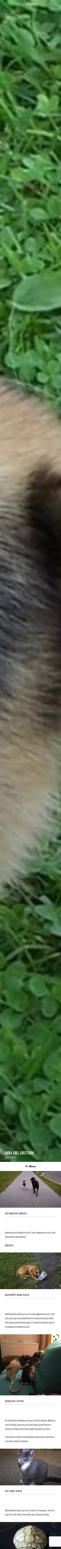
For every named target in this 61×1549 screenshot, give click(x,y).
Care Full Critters (19, 1153)
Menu (32, 1166)
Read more (9, 1245)
